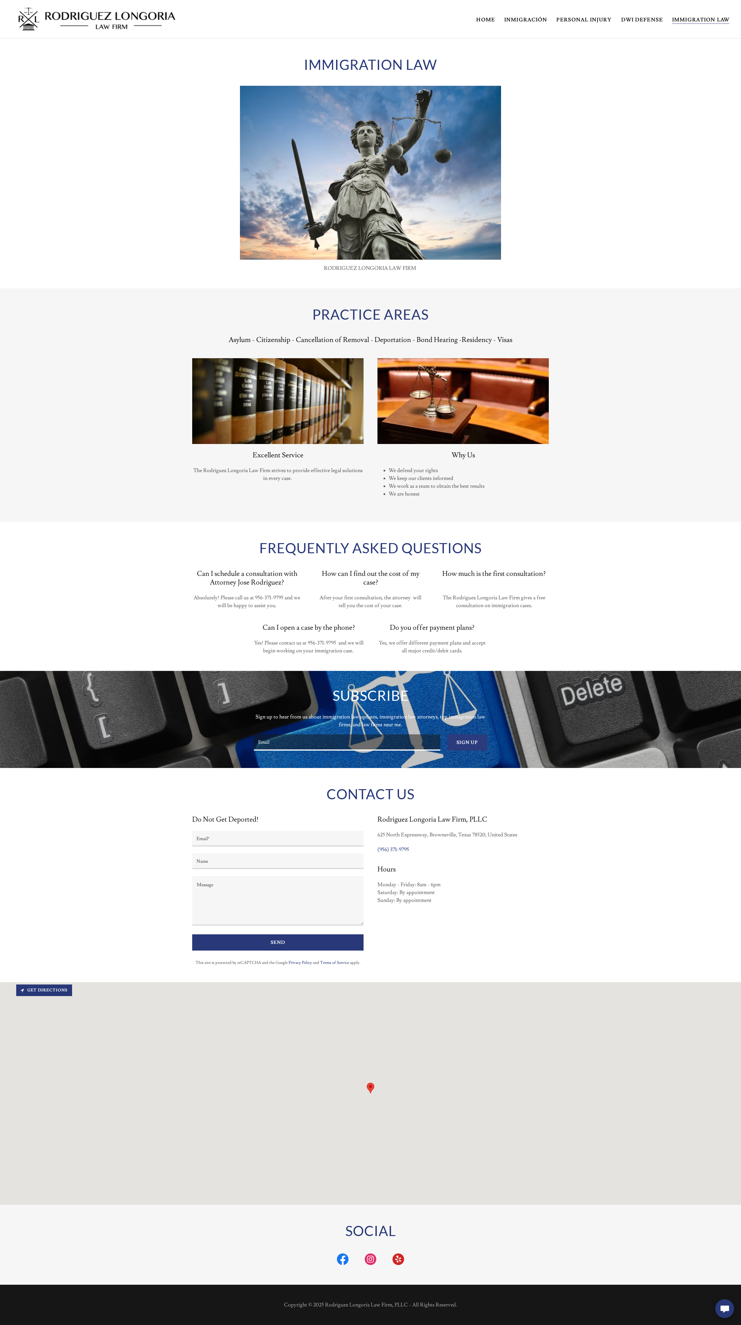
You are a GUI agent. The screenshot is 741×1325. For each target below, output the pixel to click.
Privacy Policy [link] (300, 962)
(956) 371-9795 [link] (393, 849)
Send (278, 942)
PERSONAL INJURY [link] (584, 20)
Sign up (467, 742)
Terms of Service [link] (334, 962)
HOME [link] (485, 20)
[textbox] (347, 742)
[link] (95, 17)
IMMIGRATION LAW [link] (700, 20)
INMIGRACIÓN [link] (525, 20)
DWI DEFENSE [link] (642, 20)
